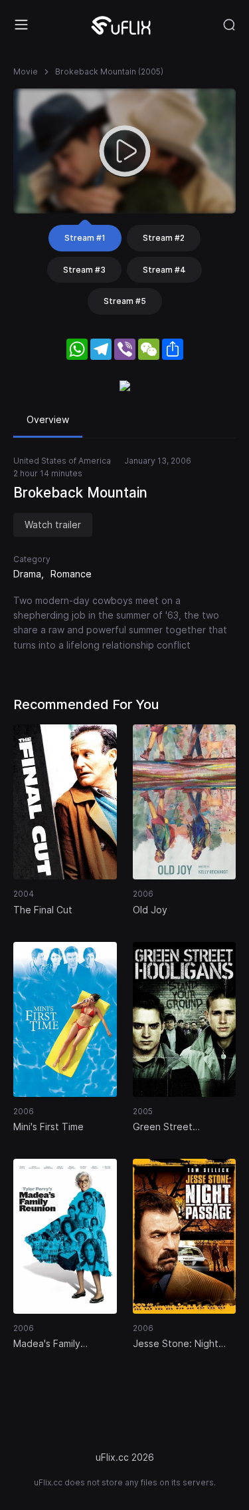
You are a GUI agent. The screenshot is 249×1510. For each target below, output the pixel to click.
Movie (25, 71)
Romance (71, 573)
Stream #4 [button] (164, 270)
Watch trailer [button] (53, 524)
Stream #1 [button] (85, 238)
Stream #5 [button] (125, 301)
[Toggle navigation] (21, 24)
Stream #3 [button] (84, 270)
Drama (27, 573)
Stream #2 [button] (164, 238)
